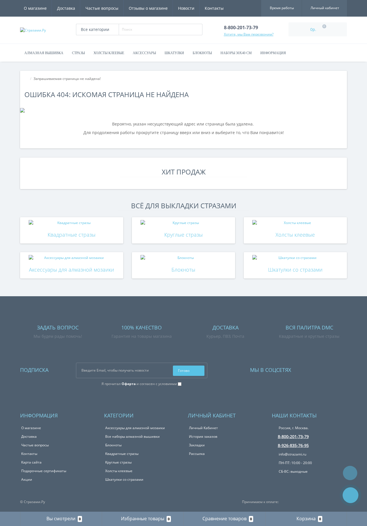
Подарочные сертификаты (43, 470)
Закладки (197, 445)
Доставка (66, 8)
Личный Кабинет (203, 427)
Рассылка (197, 453)
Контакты (214, 8)
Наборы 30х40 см (236, 53)
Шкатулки (174, 53)
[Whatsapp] (276, 480)
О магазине (35, 8)
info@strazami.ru (292, 454)
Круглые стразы (183, 234)
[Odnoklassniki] (310, 368)
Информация (273, 53)
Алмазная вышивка (43, 53)
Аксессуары (144, 53)
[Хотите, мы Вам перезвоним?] (350, 495)
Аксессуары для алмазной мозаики (71, 269)
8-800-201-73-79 (293, 436)
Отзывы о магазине (148, 8)
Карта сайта (31, 462)
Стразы (78, 53)
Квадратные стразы (71, 234)
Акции (26, 479)
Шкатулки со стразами (295, 269)
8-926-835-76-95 (293, 445)
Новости (186, 8)
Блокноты (202, 53)
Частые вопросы (101, 8)
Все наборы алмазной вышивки (132, 436)
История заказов (203, 436)
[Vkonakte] (303, 368)
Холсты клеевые (108, 53)
